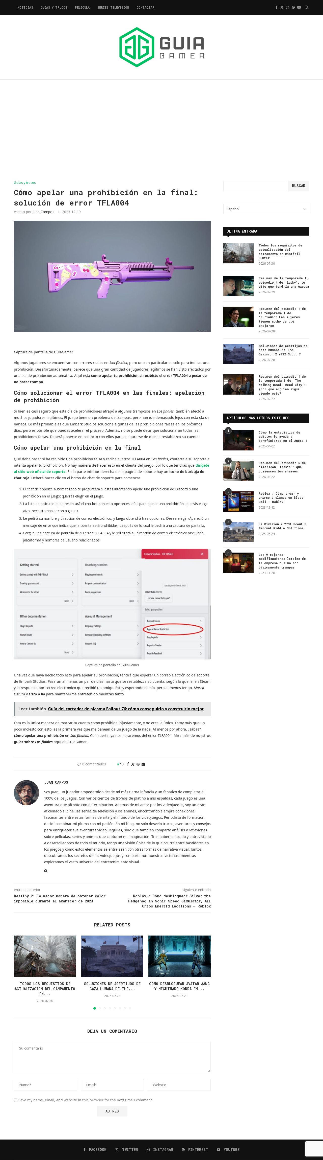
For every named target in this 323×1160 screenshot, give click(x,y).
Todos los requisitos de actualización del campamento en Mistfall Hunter (280, 251)
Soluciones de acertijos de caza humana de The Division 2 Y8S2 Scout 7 (283, 350)
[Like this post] (122, 764)
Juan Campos (43, 211)
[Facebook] (277, 7)
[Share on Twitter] (132, 764)
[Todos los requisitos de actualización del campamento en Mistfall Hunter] (45, 956)
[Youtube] (299, 7)
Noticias (25, 7)
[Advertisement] (161, 130)
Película (82, 7)
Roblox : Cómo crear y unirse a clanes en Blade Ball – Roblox (281, 497)
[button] (20, 972)
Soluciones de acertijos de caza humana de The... (112, 986)
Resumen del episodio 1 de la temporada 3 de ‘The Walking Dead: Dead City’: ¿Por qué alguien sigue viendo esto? (282, 384)
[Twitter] (282, 7)
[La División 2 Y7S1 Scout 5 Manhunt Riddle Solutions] (238, 532)
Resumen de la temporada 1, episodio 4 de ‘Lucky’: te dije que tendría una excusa (284, 282)
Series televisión (113, 7)
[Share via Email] (143, 764)
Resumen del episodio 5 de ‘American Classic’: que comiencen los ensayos (282, 467)
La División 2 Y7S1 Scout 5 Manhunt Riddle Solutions (282, 526)
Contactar (145, 7)
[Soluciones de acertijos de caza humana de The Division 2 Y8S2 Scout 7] (112, 956)
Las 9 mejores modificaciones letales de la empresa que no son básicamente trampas (282, 561)
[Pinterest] (293, 7)
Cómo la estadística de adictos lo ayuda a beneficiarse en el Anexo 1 (283, 436)
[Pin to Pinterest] (138, 764)
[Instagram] (287, 7)
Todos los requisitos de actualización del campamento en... (45, 988)
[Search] (306, 7)
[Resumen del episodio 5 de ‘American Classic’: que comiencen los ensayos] (238, 471)
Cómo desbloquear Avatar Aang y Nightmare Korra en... (179, 986)
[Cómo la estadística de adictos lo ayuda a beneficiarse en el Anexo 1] (238, 440)
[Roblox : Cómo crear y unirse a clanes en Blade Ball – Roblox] (238, 501)
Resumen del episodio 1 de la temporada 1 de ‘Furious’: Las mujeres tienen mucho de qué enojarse (282, 317)
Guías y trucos (54, 7)
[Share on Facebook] (128, 764)
